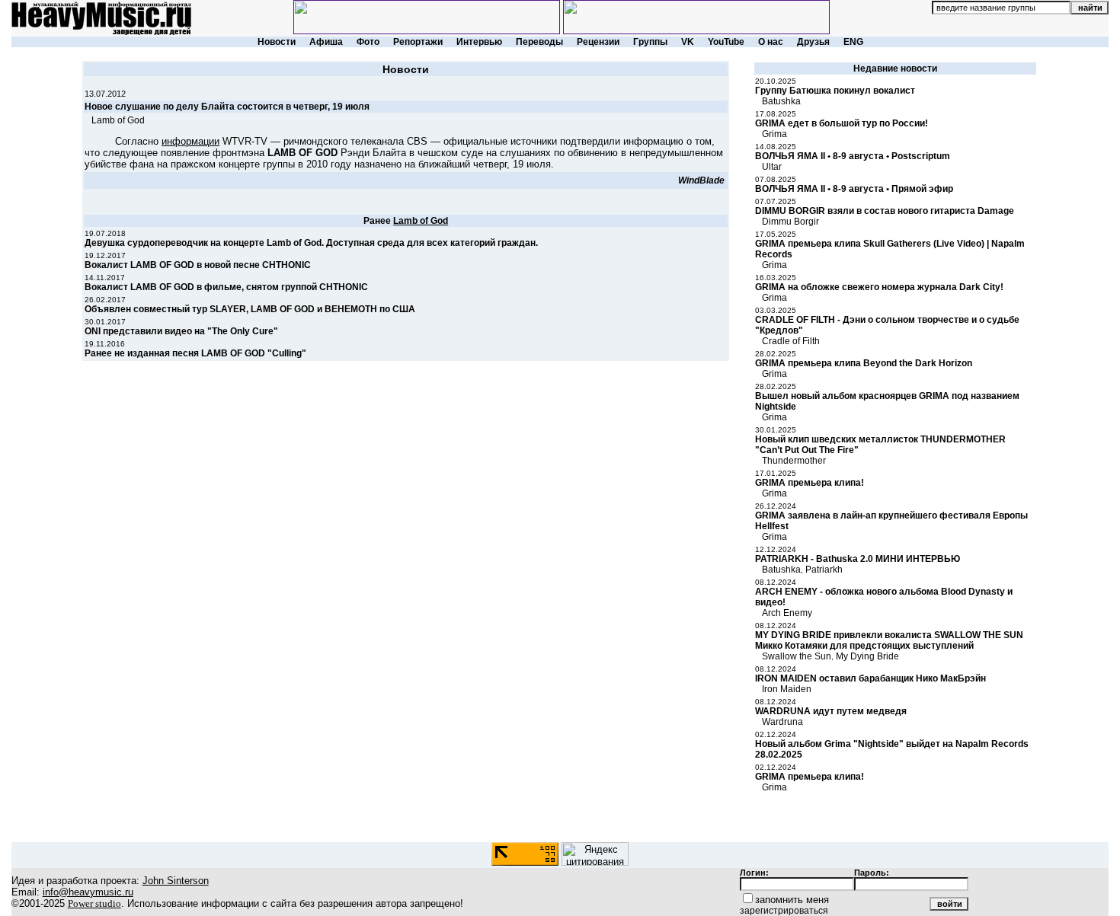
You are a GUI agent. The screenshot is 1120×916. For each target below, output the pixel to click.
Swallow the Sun (796, 656)
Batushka (781, 101)
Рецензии (598, 42)
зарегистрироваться (784, 910)
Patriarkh (824, 569)
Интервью (479, 42)
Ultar (772, 166)
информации (190, 141)
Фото (368, 42)
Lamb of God (118, 120)
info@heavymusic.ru (88, 892)
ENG (853, 42)
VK (687, 42)
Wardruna (782, 722)
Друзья (813, 42)
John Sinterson (175, 880)
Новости (276, 42)
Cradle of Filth (791, 341)
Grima (774, 134)
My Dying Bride (867, 656)
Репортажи (418, 42)
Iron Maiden (786, 689)
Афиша (326, 42)
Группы (650, 42)
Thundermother (794, 460)
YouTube (726, 42)
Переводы (539, 42)
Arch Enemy (787, 613)
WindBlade (701, 180)
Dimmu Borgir (790, 221)
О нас (770, 42)
